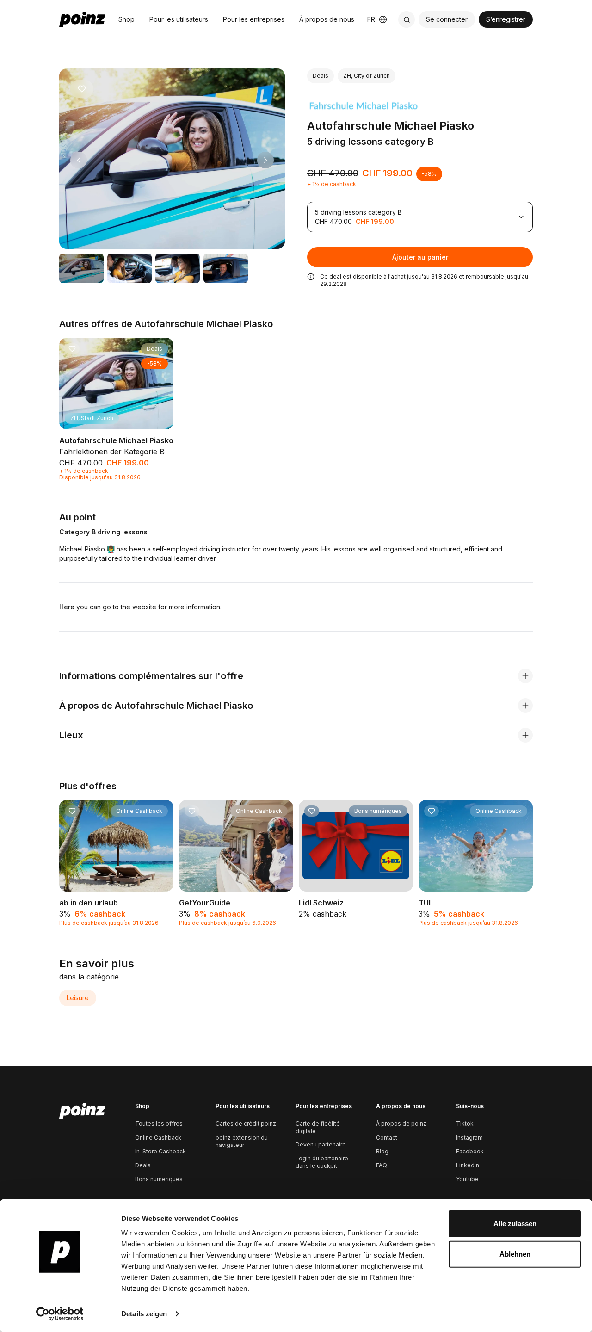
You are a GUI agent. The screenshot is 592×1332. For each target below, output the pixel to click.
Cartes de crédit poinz (246, 1123)
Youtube (467, 1179)
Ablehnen (515, 1254)
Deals (143, 1165)
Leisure (78, 998)
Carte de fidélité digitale (318, 1127)
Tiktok (465, 1123)
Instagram (469, 1137)
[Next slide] (265, 160)
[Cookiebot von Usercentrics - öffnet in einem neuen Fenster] (59, 1314)
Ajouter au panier (420, 257)
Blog (382, 1151)
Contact (386, 1137)
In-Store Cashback (160, 1151)
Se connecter (447, 19)
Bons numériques (159, 1179)
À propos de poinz (401, 1123)
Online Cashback (158, 1137)
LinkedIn (467, 1165)
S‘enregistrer (505, 19)
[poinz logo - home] (82, 19)
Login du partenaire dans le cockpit (322, 1162)
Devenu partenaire (321, 1144)
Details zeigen (144, 1314)
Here (66, 607)
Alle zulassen (514, 1223)
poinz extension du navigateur (242, 1141)
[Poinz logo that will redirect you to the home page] (82, 1111)
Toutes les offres (159, 1123)
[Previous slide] (78, 160)
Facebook (470, 1151)
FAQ (381, 1165)
